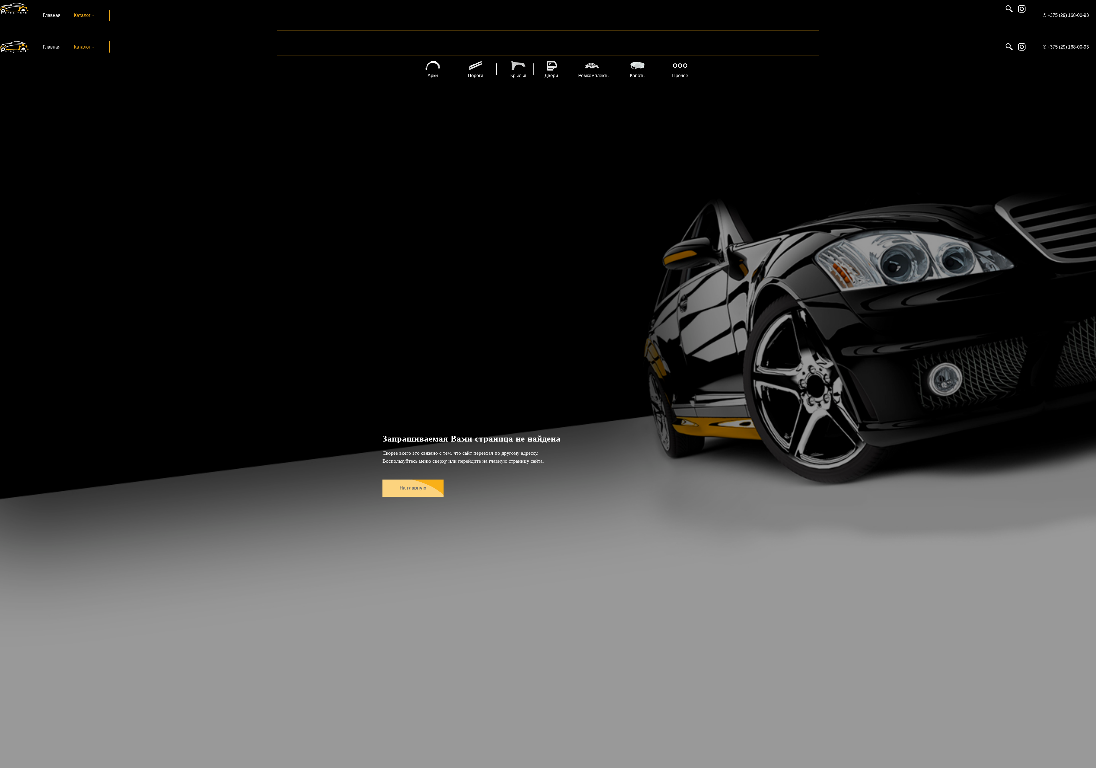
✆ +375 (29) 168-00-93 (1066, 15)
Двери (551, 75)
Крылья (518, 75)
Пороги (475, 75)
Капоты (638, 75)
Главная (52, 15)
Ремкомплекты (594, 75)
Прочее (680, 75)
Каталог (82, 15)
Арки (433, 75)
